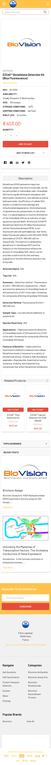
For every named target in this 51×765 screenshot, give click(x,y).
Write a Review (10, 82)
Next (46, 380)
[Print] (17, 162)
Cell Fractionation (11, 677)
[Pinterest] (29, 162)
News (5, 695)
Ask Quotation (9, 672)
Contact (6, 690)
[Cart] (47, 4)
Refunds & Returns (25, 743)
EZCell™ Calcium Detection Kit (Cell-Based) (38, 417)
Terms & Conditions (25, 736)
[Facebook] (5, 162)
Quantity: (8, 129)
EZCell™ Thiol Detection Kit (13, 416)
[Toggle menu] (4, 4)
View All (30, 721)
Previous (43, 380)
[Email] (11, 162)
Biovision (7, 721)
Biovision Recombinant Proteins (34, 694)
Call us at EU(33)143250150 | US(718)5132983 (25, 644)
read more (8, 507)
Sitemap (7, 700)
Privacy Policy (25, 746)
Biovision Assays (13, 490)
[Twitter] (23, 162)
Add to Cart (13, 410)
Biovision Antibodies (38, 672)
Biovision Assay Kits (38, 677)
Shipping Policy (25, 740)
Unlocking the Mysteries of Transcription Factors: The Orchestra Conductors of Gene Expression (25, 550)
